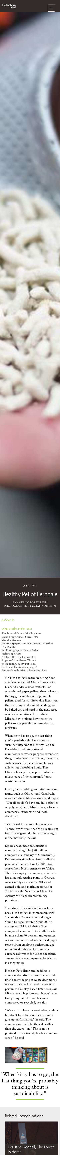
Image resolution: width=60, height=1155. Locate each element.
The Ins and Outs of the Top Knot (22, 633)
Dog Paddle (8, 647)
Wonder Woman (11, 640)
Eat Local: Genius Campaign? (19, 667)
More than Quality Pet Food (19, 664)
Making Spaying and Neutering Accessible (27, 643)
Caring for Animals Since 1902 (20, 637)
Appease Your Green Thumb (19, 660)
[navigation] (51, 8)
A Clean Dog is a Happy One (19, 657)
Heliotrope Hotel (12, 653)
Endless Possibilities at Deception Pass (24, 670)
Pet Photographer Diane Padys (20, 650)
